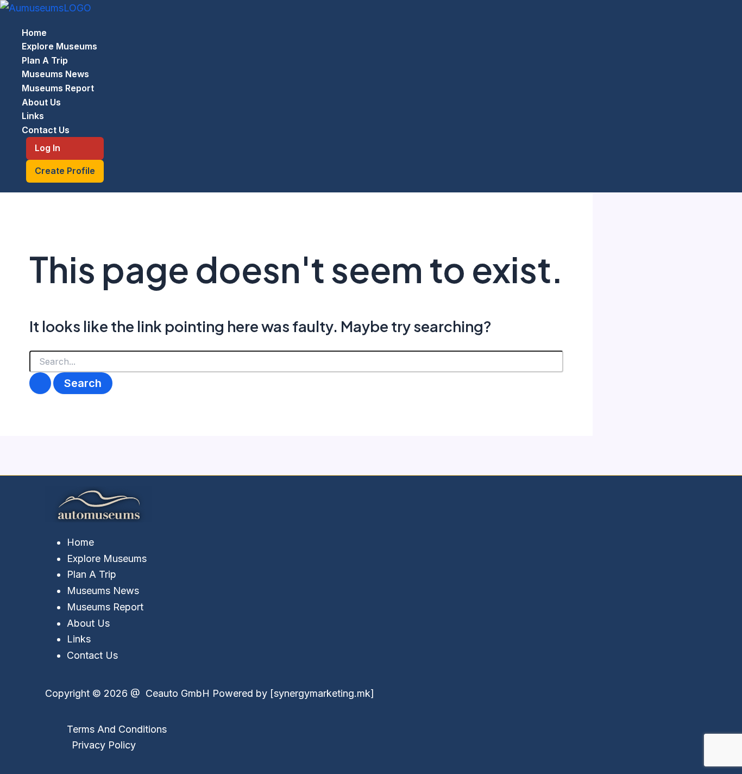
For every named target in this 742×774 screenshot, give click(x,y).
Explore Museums (59, 46)
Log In (47, 147)
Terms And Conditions (117, 729)
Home (34, 32)
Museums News (55, 73)
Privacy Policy (104, 745)
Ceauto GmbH (176, 693)
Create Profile (65, 170)
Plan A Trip (45, 60)
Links (33, 115)
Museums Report (58, 88)
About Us (41, 102)
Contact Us (46, 129)
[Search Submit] (40, 383)
